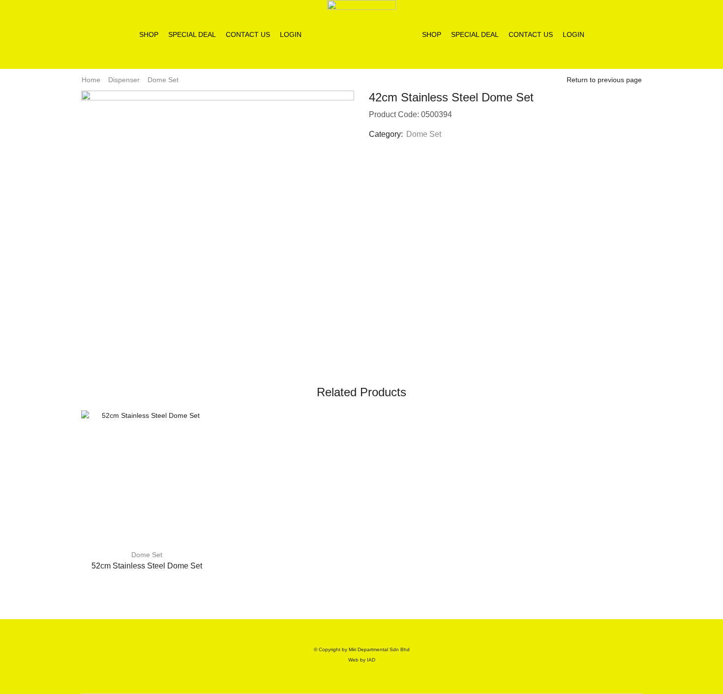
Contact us (248, 34)
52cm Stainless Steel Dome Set (146, 566)
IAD (371, 659)
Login (290, 34)
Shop (148, 34)
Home (91, 80)
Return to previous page (604, 80)
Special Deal (192, 34)
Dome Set (163, 80)
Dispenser (124, 80)
